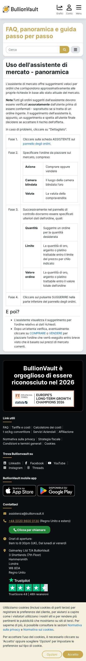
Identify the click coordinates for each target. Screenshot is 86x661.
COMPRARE (38, 333)
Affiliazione (66, 431)
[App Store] (19, 490)
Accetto (73, 654)
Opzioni (52, 654)
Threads (38, 468)
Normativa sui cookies (38, 629)
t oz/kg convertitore (16, 431)
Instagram (16, 468)
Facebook (37, 463)
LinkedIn (14, 463)
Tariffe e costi (21, 427)
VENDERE (55, 333)
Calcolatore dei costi (47, 427)
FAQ (6, 427)
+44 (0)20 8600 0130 (24, 521)
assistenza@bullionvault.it (26, 513)
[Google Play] (56, 490)
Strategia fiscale (49, 439)
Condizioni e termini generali (22, 443)
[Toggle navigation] (75, 49)
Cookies (49, 443)
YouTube (59, 463)
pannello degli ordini (36, 143)
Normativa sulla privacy (19, 439)
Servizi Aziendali (44, 431)
